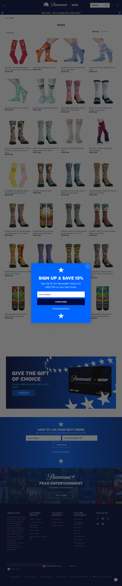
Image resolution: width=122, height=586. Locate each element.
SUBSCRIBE (61, 302)
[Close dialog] (88, 266)
